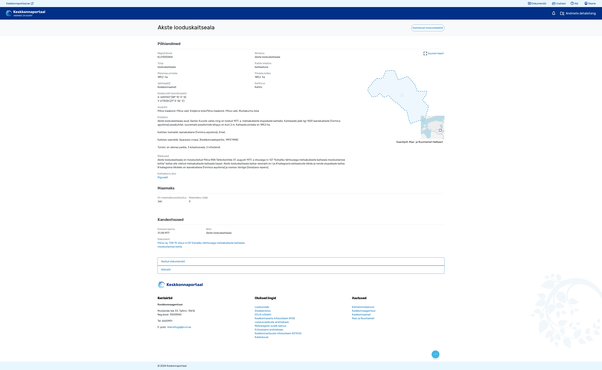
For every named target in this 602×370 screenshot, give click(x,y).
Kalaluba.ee (261, 337)
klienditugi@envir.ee (179, 327)
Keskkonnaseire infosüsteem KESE (275, 318)
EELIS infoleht (263, 314)
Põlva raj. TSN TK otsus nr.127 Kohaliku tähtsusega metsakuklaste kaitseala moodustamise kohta (201, 244)
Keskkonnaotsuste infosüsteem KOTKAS (278, 333)
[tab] (301, 261)
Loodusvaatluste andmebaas (272, 322)
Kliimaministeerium (363, 307)
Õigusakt (163, 177)
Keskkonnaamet (361, 314)
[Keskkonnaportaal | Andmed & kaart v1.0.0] (25, 13)
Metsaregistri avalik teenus (270, 325)
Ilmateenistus (263, 310)
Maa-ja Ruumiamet (363, 318)
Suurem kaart (436, 53)
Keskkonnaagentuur (364, 310)
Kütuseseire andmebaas (269, 329)
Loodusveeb (262, 307)
